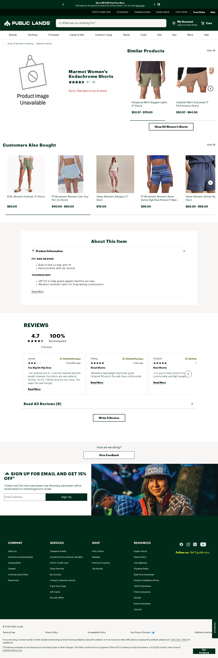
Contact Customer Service (62, 580)
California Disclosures (204, 632)
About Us (12, 551)
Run (175, 35)
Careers (11, 569)
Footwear (53, 35)
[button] (210, 88)
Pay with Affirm (57, 598)
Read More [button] (38, 292)
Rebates (96, 557)
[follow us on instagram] (189, 544)
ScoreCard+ (123, 12)
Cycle (143, 35)
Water (126, 35)
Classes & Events (142, 12)
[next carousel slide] (155, 4)
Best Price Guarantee (144, 575)
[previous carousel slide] (63, 4)
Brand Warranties (142, 604)
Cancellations (140, 563)
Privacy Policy (51, 632)
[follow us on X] (196, 544)
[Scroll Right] (188, 374)
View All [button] (211, 50)
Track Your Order (58, 586)
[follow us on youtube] (203, 544)
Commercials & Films (18, 575)
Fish (159, 35)
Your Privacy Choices (140, 632)
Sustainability (14, 563)
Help (213, 12)
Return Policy (140, 557)
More (191, 35)
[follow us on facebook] (182, 544)
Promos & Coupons (101, 563)
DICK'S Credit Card (101, 12)
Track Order (199, 12)
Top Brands (97, 569)
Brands (13, 35)
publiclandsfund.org (12, 650)
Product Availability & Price (146, 580)
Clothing (33, 35)
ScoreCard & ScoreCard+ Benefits (66, 557)
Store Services (57, 569)
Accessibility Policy (97, 632)
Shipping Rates (141, 569)
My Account (55, 575)
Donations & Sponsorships (20, 557)
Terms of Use (9, 632)
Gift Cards (55, 592)
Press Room (13, 580)
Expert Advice (163, 12)
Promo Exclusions (142, 592)
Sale (206, 35)
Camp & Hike (77, 35)
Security (138, 610)
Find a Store (182, 12)
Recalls (137, 598)
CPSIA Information (142, 586)
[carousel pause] (159, 4)
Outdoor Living (104, 35)
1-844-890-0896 (178, 640)
